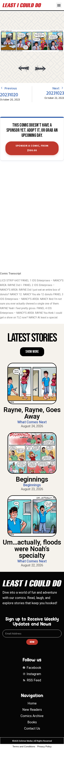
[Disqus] (32, 216)
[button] (59, 5)
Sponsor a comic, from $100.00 (32, 148)
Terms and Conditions (23, 746)
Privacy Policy (44, 746)
